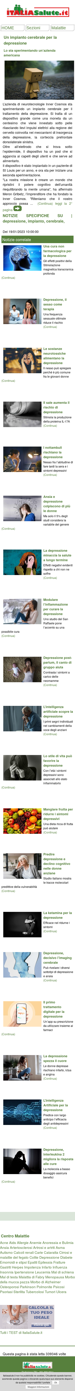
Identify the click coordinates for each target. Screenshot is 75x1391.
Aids (12, 1242)
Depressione (49, 1257)
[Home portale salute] (37, 20)
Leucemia (42, 1271)
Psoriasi (6, 1291)
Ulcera (61, 1291)
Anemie (35, 1242)
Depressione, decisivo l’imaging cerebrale (57, 958)
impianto (36, 221)
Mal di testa (9, 1276)
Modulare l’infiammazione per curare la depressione (55, 606)
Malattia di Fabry (31, 1276)
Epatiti (32, 1262)
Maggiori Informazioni (38, 1387)
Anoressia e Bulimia (58, 1242)
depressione (14, 221)
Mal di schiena (62, 1271)
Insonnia (6, 1271)
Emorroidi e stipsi (13, 1262)
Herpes (17, 1267)
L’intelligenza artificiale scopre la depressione (58, 711)
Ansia (4, 1247)
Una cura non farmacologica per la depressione (57, 251)
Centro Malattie (15, 1236)
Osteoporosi (9, 1286)
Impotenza (32, 1267)
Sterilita (19, 1291)
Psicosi (58, 1286)
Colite (33, 1257)
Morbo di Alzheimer (45, 1281)
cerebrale (55, 221)
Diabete (66, 1257)
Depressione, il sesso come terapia (55, 304)
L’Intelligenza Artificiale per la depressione (55, 1105)
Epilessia (45, 1262)
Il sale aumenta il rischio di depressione (56, 407)
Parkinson (28, 1286)
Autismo (6, 1252)
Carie (39, 1252)
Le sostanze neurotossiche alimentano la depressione (54, 355)
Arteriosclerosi (21, 1247)
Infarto (47, 1267)
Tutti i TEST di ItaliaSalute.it (21, 1332)
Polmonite (44, 1286)
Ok (55, 1382)
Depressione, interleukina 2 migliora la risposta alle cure (58, 1156)
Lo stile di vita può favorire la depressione (57, 761)
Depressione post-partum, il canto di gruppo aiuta (57, 662)
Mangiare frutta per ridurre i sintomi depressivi (58, 814)
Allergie (23, 1242)
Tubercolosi (35, 1291)
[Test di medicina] (27, 1327)
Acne (4, 1242)
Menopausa (54, 1276)
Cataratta (51, 1252)
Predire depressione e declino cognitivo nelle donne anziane (56, 863)
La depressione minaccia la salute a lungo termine (57, 555)
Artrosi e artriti (44, 1247)
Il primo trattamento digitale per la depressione (53, 1009)
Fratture (59, 1262)
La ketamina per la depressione (57, 915)
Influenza (60, 1267)
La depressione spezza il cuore (55, 1058)
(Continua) (8, 278)
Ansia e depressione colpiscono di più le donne (56, 503)
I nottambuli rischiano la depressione (53, 452)
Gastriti (5, 1267)
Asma (60, 1247)
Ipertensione (24, 1271)
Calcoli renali (24, 1252)
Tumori (50, 1291)
